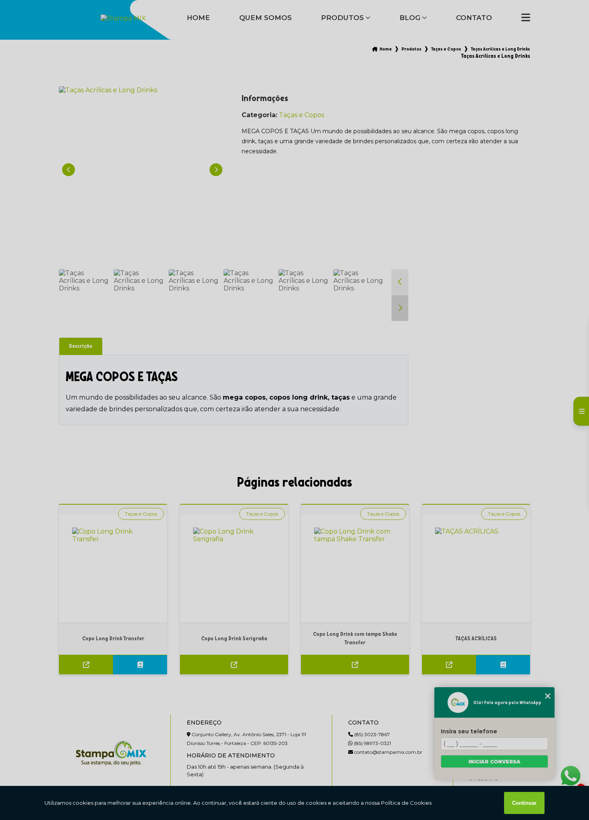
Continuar (524, 803)
